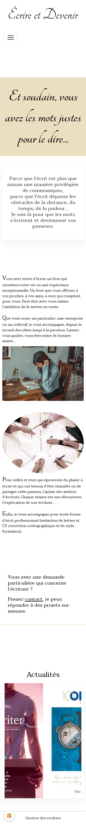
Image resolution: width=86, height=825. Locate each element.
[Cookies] (9, 815)
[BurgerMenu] (10, 37)
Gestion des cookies (43, 818)
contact (34, 599)
